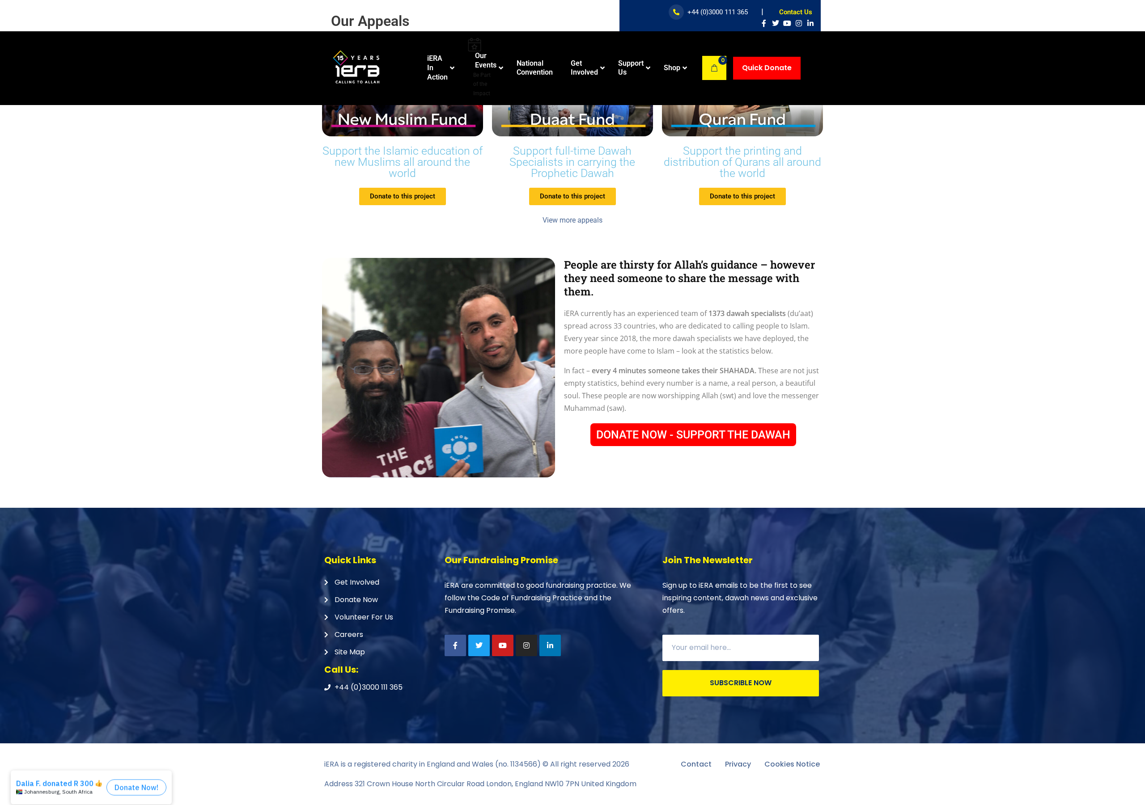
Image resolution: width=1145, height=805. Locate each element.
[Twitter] (775, 23)
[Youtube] (787, 23)
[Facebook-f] (764, 23)
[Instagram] (798, 23)
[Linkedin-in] (810, 23)
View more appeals (572, 220)
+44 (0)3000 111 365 (717, 12)
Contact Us (795, 12)
